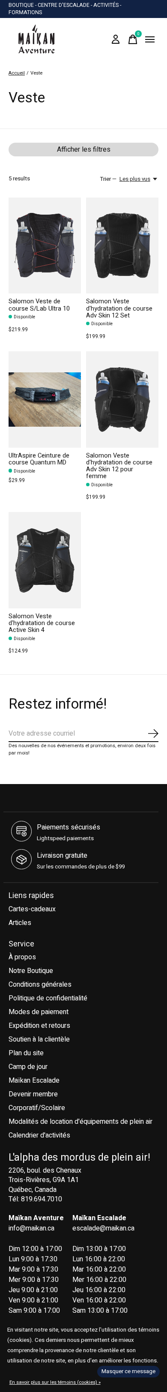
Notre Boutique (31, 971)
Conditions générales (40, 984)
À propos (22, 957)
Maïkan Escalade (34, 1080)
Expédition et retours (39, 1026)
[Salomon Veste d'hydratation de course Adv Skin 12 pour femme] (122, 399)
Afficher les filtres (83, 149)
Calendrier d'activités (39, 1135)
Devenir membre (33, 1094)
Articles (20, 923)
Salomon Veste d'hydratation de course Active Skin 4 (42, 623)
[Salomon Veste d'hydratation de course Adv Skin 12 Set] (122, 246)
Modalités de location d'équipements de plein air (80, 1122)
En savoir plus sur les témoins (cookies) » (55, 1382)
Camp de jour (28, 1067)
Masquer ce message (128, 1371)
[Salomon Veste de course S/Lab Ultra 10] (45, 246)
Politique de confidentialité (48, 998)
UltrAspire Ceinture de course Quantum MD (39, 459)
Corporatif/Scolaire (37, 1108)
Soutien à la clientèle (39, 1039)
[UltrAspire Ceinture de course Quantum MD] (45, 399)
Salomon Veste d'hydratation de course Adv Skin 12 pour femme (119, 466)
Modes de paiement (39, 1012)
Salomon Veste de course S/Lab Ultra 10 (39, 305)
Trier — (108, 179)
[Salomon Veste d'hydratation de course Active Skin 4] (45, 560)
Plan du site (26, 1053)
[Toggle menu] (149, 39)
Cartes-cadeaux (32, 909)
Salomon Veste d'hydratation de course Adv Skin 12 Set (119, 308)
